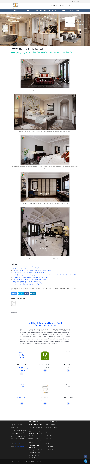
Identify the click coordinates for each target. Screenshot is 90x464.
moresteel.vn (18, 441)
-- (11, 56)
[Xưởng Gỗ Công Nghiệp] (45, 355)
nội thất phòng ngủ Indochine (18, 288)
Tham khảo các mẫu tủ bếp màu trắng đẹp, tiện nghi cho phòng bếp (29, 279)
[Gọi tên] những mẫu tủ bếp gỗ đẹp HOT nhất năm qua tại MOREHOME (30, 277)
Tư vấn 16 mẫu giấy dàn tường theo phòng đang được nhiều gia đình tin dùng (31, 270)
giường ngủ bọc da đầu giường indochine (62, 288)
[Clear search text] (76, 5)
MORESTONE (21, 397)
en (77, 10)
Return (20, 289)
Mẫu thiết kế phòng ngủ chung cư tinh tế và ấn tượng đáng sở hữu (29, 283)
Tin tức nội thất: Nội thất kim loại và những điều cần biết (26, 281)
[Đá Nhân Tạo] (22, 386)
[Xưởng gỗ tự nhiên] (22, 355)
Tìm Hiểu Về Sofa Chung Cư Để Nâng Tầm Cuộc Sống (25, 284)
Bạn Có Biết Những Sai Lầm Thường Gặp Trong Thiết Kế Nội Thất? (28, 272)
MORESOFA (68, 364)
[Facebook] (85, 456)
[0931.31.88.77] (85, 461)
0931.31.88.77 (18, 443)
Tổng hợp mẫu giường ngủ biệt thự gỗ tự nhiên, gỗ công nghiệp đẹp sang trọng (32, 268)
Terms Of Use (39, 461)
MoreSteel (21, 461)
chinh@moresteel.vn (19, 446)
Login (77, 1)
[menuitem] (17, 10)
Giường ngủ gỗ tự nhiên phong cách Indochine (32, 288)
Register (74, 1)
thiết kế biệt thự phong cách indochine (48, 288)
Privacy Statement (30, 461)
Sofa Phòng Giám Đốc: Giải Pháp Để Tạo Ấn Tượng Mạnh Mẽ (27, 267)
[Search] (77, 5)
